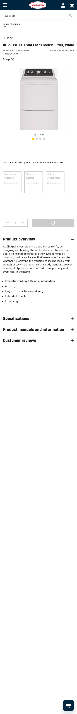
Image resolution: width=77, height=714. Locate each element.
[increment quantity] (23, 222)
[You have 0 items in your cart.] (72, 5)
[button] (63, 5)
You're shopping (11, 24)
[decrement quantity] (7, 222)
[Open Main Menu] (5, 5)
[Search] (70, 15)
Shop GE (9, 59)
